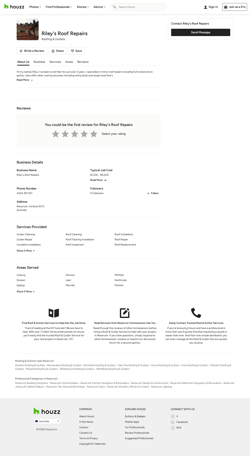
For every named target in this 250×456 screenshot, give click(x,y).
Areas (69, 62)
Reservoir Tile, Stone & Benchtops (65, 386)
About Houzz (86, 416)
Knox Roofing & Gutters (194, 365)
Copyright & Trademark (92, 443)
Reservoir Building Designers (31, 383)
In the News (86, 421)
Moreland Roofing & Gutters (42, 369)
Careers (83, 427)
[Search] (114, 7)
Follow (154, 193)
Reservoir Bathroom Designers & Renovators (196, 383)
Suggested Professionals (139, 438)
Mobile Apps (132, 421)
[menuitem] (35, 7)
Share (60, 51)
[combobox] (138, 7)
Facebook (182, 422)
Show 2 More (24, 250)
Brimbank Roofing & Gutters (100, 365)
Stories (81, 7)
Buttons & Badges (135, 416)
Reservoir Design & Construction (150, 383)
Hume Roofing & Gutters (165, 365)
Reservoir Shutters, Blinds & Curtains (128, 386)
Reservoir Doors (96, 386)
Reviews (82, 62)
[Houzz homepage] (14, 6)
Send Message (200, 32)
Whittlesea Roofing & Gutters (113, 369)
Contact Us (85, 432)
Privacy (93, 438)
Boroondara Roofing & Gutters (64, 365)
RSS (178, 427)
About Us (23, 62)
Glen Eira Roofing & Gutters (133, 365)
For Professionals (135, 427)
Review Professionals (137, 432)
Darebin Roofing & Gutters (30, 365)
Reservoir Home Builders (64, 383)
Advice (98, 7)
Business (39, 62)
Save (78, 51)
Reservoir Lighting (161, 386)
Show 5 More (24, 291)
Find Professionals (58, 7)
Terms (83, 438)
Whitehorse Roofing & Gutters (77, 369)
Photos (33, 7)
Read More (23, 79)
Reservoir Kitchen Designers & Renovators (105, 383)
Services (55, 62)
